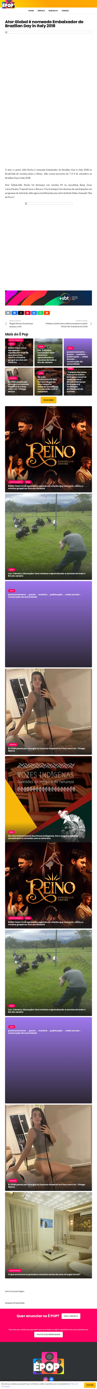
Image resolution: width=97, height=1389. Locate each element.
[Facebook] (51, 1379)
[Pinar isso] (28, 313)
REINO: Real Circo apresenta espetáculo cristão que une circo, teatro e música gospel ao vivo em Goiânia (18, 355)
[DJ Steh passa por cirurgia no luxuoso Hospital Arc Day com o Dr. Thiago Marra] (48, 670)
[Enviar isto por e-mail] (8, 313)
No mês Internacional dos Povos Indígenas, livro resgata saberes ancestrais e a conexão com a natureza (48, 384)
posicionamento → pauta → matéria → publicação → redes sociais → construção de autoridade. (77, 358)
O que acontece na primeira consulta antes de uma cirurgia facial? (44, 1274)
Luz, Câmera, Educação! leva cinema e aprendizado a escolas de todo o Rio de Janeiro (47, 356)
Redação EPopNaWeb (15, 1303)
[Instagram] (45, 1379)
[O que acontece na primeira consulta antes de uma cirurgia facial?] (48, 1194)
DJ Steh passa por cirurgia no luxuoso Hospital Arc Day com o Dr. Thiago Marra (18, 386)
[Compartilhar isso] (14, 313)
